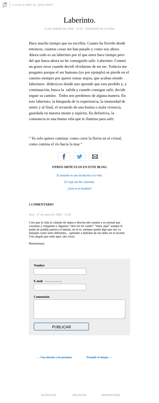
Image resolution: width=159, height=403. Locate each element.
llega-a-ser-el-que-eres (32, 4)
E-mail (48, 281)
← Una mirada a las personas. (54, 357)
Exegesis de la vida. (100, 28)
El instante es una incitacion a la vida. (79, 175)
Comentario (41, 296)
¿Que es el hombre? (79, 188)
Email (95, 156)
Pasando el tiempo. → (99, 357)
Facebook (64, 156)
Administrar (110, 395)
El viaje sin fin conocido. (79, 182)
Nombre (39, 265)
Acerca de (48, 395)
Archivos (79, 395)
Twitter (79, 156)
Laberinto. (80, 20)
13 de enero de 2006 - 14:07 (63, 28)
